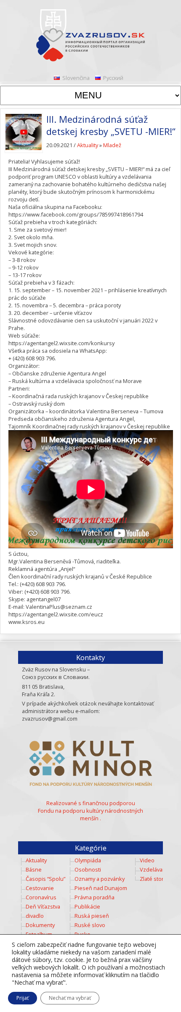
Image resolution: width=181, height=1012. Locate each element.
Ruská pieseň (92, 916)
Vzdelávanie (155, 869)
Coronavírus (41, 897)
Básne (34, 869)
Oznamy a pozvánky (100, 879)
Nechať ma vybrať (70, 997)
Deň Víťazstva (43, 906)
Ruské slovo (90, 925)
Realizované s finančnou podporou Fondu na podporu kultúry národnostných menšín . (90, 810)
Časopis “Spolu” (45, 879)
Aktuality (87, 145)
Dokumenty (40, 925)
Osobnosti (88, 869)
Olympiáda (88, 860)
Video (147, 860)
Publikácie (87, 906)
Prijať (22, 997)
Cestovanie (40, 888)
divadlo (35, 916)
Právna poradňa (94, 897)
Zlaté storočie (157, 879)
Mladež (112, 145)
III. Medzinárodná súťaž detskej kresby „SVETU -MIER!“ (111, 125)
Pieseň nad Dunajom (101, 888)
